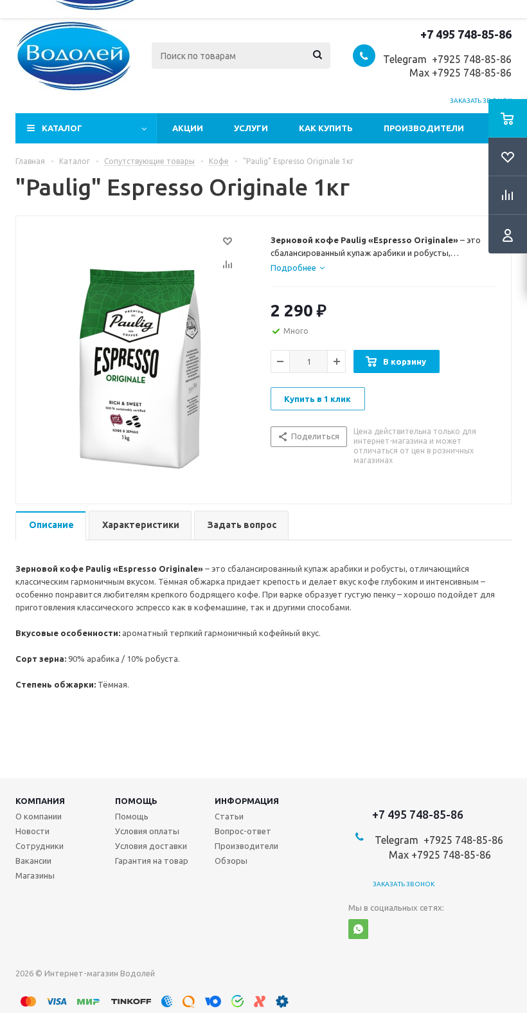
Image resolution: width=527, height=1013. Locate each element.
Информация (247, 800)
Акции (187, 127)
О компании (38, 816)
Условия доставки (151, 845)
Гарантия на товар (151, 860)
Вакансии (33, 860)
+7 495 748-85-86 (466, 34)
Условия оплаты (147, 830)
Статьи (229, 816)
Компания (40, 800)
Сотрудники (39, 845)
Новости (32, 830)
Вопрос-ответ (243, 830)
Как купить (326, 127)
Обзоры (231, 860)
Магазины (35, 875)
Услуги (251, 127)
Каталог (62, 127)
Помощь (136, 800)
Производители (424, 127)
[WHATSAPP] (358, 929)
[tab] (298, 267)
